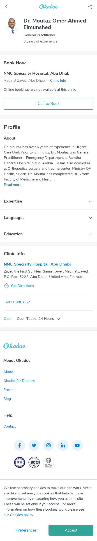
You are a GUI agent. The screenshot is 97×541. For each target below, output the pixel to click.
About (8, 371)
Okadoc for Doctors (19, 380)
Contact (9, 426)
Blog (7, 398)
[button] (58, 80)
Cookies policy (21, 514)
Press (7, 389)
